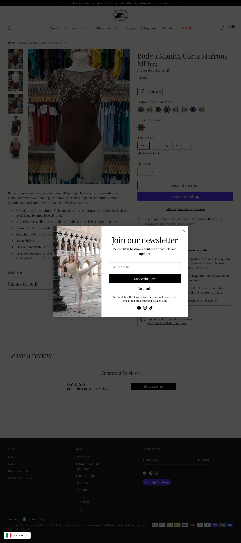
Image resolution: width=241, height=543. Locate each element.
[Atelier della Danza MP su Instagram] (145, 308)
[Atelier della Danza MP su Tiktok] (151, 308)
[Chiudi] (184, 231)
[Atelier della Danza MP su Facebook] (139, 308)
